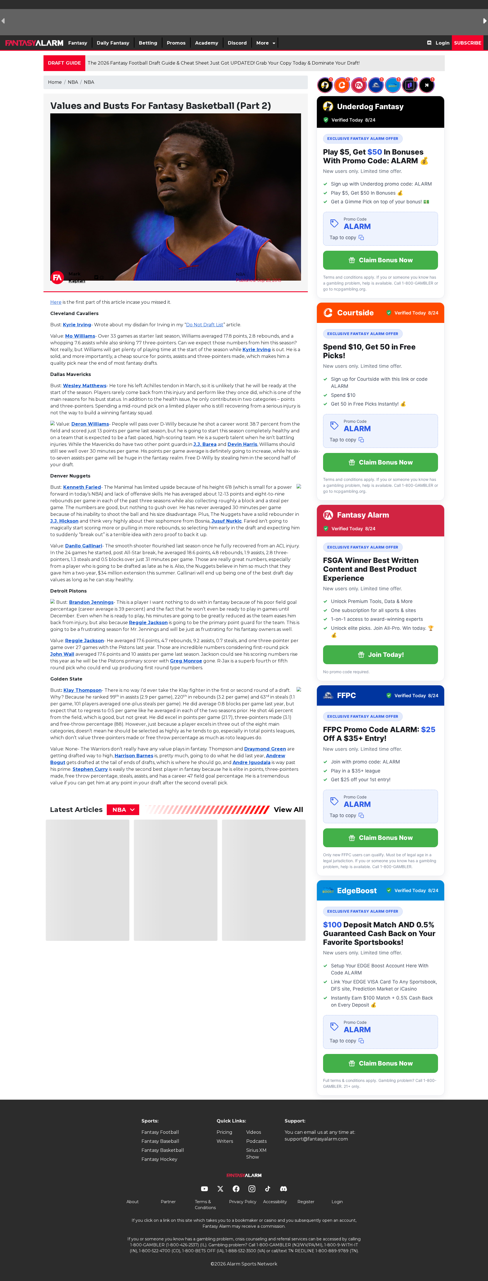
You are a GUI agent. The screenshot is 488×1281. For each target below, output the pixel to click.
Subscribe (467, 43)
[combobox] (123, 809)
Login (443, 43)
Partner (168, 1201)
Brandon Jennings (91, 602)
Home (55, 82)
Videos (253, 1132)
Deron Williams (90, 424)
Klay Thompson (83, 690)
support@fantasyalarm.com (316, 1139)
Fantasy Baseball (160, 1141)
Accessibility (275, 1201)
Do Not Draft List (204, 324)
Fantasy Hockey (159, 1159)
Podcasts (256, 1141)
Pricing (224, 1132)
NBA (73, 82)
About (133, 1201)
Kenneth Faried (82, 487)
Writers (225, 1141)
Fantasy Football (160, 1132)
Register (305, 1201)
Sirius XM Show (256, 1154)
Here (56, 302)
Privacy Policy (242, 1201)
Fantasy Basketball (162, 1150)
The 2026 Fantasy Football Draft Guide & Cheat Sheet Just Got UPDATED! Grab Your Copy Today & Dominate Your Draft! (224, 63)
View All (288, 809)
